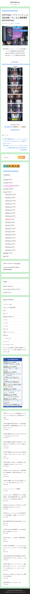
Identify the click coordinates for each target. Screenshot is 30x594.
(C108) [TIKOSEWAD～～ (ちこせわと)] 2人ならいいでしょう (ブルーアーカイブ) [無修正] (15, 548)
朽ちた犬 (5, 329)
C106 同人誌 (8, 213)
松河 (4, 310)
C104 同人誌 (8, 207)
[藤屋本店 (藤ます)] (8, 316)
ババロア (5, 326)
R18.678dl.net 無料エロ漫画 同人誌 (11, 378)
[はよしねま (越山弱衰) (9, 307)
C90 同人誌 (8, 222)
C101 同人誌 (8, 197)
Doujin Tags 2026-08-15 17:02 (11, 289)
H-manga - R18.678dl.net (12, 382)
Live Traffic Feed (13, 359)
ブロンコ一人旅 (7, 304)
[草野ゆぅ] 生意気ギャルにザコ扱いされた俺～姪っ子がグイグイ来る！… (12, 391)
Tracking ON (17, 406)
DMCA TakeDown (8, 286)
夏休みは (5, 335)
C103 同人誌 (8, 203)
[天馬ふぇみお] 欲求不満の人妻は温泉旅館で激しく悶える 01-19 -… (12, 374)
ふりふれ (5, 323)
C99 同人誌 (8, 250)
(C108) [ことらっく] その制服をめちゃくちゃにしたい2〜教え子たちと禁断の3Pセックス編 (14, 415)
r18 (13, 23)
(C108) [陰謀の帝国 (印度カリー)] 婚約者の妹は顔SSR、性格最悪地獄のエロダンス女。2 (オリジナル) (15, 425)
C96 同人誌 (8, 241)
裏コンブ (5, 313)
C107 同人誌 (8, 216)
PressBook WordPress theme (18, 592)
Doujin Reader (7, 269)
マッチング (6, 341)
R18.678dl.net (15, 2)
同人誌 (5, 192)
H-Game (6, 135)
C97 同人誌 (8, 244)
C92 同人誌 (8, 228)
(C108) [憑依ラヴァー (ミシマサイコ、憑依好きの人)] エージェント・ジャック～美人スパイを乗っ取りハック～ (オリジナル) (14, 566)
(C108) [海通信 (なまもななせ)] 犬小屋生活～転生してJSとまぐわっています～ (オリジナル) (14, 454)
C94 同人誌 (8, 234)
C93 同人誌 (8, 231)
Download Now (15, 129)
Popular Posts (7, 292)
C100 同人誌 (8, 194)
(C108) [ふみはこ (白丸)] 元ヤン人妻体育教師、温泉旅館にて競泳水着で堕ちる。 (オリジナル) (14, 472)
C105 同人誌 (8, 210)
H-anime (5, 179)
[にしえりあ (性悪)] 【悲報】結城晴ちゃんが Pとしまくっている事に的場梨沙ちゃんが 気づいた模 (15, 349)
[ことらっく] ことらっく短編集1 (11, 488)
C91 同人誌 (8, 225)
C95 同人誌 (8, 237)
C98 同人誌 (8, 247)
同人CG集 (6, 188)
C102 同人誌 (8, 200)
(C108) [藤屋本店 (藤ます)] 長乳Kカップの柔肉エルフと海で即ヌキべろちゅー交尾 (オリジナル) (14, 444)
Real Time (12, 406)
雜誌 (4, 256)
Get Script (8, 406)
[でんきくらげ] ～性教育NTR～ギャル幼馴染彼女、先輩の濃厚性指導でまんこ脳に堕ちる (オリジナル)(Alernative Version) (15, 497)
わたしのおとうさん (8, 344)
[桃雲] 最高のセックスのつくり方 (12, 582)
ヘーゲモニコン (7, 338)
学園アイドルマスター (9, 332)
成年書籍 (5, 253)
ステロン (5, 319)
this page (17, 263)
